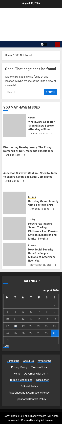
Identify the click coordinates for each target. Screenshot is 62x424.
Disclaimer (42, 379)
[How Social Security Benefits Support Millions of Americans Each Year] (14, 254)
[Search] (52, 44)
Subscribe (57, 44)
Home (17, 373)
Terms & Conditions (21, 379)
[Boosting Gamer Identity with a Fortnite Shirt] (14, 203)
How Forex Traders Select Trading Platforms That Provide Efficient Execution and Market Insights (43, 231)
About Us (28, 360)
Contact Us (13, 360)
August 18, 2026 (39, 134)
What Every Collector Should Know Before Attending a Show (41, 125)
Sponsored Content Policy (31, 399)
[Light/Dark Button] (44, 44)
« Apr (6, 345)
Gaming (31, 118)
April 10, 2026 (12, 155)
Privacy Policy (19, 367)
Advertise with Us (34, 373)
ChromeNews (29, 420)
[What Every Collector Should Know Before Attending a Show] (14, 125)
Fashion (32, 197)
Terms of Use (39, 367)
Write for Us (44, 360)
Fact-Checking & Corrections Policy (29, 392)
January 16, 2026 (39, 209)
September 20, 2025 (40, 265)
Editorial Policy (29, 386)
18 (15, 326)
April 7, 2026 (12, 181)
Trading (31, 219)
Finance (32, 245)
